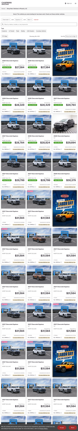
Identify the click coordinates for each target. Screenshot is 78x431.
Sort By (63, 36)
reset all (36, 19)
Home (3, 8)
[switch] (75, 3)
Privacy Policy (43, 428)
